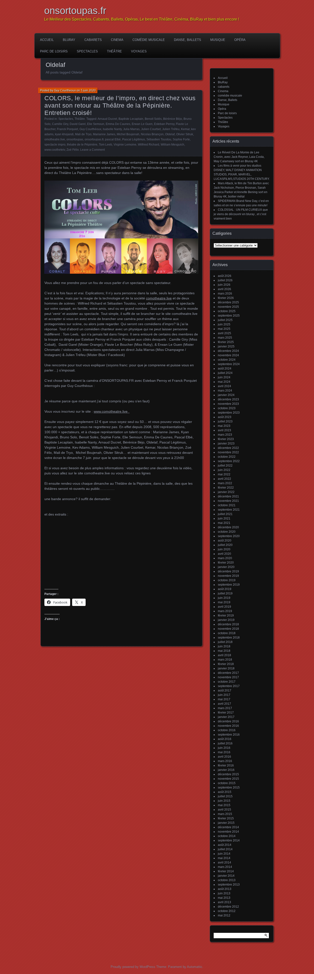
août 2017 (224, 690)
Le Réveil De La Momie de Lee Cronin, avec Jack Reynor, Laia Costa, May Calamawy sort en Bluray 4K (239, 157)
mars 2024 (225, 390)
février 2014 (226, 871)
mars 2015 (225, 814)
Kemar (185, 129)
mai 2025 (224, 329)
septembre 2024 (229, 364)
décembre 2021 (228, 496)
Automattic (194, 967)
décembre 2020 (228, 527)
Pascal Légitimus (133, 139)
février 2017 (226, 712)
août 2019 (224, 589)
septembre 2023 (229, 412)
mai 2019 (224, 602)
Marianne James (104, 134)
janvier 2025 (226, 346)
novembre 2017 (228, 677)
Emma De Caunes (118, 124)
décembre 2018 (228, 624)
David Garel (78, 124)
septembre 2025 (229, 315)
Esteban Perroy (164, 124)
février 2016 (226, 765)
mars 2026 (225, 293)
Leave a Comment (92, 149)
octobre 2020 (227, 531)
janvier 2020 (226, 567)
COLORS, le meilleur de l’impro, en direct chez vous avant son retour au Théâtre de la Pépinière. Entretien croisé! (120, 105)
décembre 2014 (228, 827)
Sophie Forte (181, 139)
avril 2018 (224, 655)
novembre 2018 (228, 628)
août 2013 (224, 889)
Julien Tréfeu (171, 129)
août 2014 (224, 845)
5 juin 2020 (88, 90)
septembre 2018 (229, 637)
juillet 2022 (225, 465)
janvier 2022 (226, 492)
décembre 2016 (228, 721)
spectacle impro (54, 144)
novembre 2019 (228, 576)
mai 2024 (224, 381)
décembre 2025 (228, 302)
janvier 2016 (226, 770)
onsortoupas (74, 139)
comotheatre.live (159, 298)
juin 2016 (224, 748)
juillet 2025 (225, 320)
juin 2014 (224, 853)
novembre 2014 (228, 831)
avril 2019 (224, 606)
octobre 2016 (227, 730)
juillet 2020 (225, 545)
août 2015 (224, 792)
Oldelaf (170, 134)
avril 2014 (224, 862)
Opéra (240, 40)
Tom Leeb (105, 144)
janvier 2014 (226, 875)
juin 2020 (224, 549)
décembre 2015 (228, 774)
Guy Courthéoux (90, 129)
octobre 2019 (227, 580)
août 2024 (224, 368)
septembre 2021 (229, 509)
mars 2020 (225, 558)
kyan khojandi (64, 134)
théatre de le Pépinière (82, 144)
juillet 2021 (225, 514)
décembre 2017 (228, 673)
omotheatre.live (54, 139)
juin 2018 (224, 646)
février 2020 (226, 562)
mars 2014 (225, 867)
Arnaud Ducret (107, 119)
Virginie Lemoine (125, 144)
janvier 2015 (226, 823)
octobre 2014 (227, 836)
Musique (217, 40)
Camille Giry (60, 124)
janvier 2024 (226, 395)
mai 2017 (224, 699)
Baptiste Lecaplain (130, 119)
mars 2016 (225, 761)
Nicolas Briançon (152, 134)
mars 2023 (225, 434)
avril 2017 (224, 703)
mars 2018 (225, 659)
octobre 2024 (227, 359)
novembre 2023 (228, 404)
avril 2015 (224, 809)
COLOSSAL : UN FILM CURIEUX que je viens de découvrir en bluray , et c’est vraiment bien (241, 214)
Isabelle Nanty (112, 129)
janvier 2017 (226, 717)
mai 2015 (224, 805)
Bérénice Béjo (172, 119)
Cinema (117, 40)
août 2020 (224, 540)
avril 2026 (224, 289)
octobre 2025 (227, 311)
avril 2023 (224, 430)
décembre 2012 (228, 906)
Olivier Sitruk (184, 134)
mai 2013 (224, 898)
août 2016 (224, 739)
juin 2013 (224, 893)
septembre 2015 (229, 787)
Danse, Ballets (187, 40)
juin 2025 (224, 324)
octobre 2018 (227, 633)
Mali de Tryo (83, 134)
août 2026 (224, 276)
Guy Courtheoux (65, 90)
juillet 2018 (225, 642)
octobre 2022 (227, 456)
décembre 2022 (228, 448)
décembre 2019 (228, 571)
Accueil (47, 40)
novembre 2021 (228, 501)
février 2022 (226, 487)
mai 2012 (224, 915)
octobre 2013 (227, 880)
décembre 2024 (228, 351)
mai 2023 (224, 426)
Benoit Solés (153, 119)
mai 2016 (224, 752)
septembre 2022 (229, 461)
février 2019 (226, 615)
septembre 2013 (229, 884)
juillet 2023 (225, 421)
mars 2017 (225, 708)
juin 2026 (224, 284)
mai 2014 (224, 858)
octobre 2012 (227, 911)
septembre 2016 (229, 734)
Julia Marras (131, 129)
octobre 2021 (227, 505)
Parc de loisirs (54, 51)
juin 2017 (224, 695)
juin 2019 (224, 598)
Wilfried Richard (148, 144)
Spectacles (87, 51)
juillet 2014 (225, 849)
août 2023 (224, 417)
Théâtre (114, 51)
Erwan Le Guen (142, 124)
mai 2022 (224, 474)
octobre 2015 (227, 783)
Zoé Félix (72, 149)
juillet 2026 (225, 280)
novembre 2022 (228, 452)
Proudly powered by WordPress (133, 967)
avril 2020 (224, 553)
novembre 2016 (228, 725)
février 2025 (226, 342)
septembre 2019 (229, 584)
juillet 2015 (225, 796)
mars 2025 (225, 337)
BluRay (69, 40)
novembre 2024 (228, 355)
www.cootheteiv (54, 149)
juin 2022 (224, 470)
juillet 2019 (225, 593)
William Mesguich (172, 144)
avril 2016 (224, 756)
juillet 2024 (225, 373)
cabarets (93, 40)
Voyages (139, 51)
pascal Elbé (113, 139)
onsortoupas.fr (75, 10)
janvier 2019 (226, 620)
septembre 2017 (229, 686)
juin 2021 (224, 518)
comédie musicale (148, 40)
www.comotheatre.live (112, 411)
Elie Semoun (95, 124)
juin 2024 (224, 377)
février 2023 (226, 439)
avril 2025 (224, 333)
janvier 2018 (226, 668)
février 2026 (226, 298)
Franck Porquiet (67, 129)
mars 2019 (225, 611)
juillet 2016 (225, 743)
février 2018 (226, 664)
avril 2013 (224, 902)
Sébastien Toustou (158, 139)
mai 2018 (224, 651)
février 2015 (226, 818)
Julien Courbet (151, 129)
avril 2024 (224, 386)
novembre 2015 (228, 778)
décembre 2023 (228, 399)
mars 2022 (225, 483)
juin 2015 (224, 800)
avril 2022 (224, 479)
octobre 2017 (227, 681)
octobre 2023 (227, 408)
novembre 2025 (228, 306)
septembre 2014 (229, 840)
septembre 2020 (229, 536)
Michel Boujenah (128, 134)
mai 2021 (224, 523)
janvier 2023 (226, 443)
